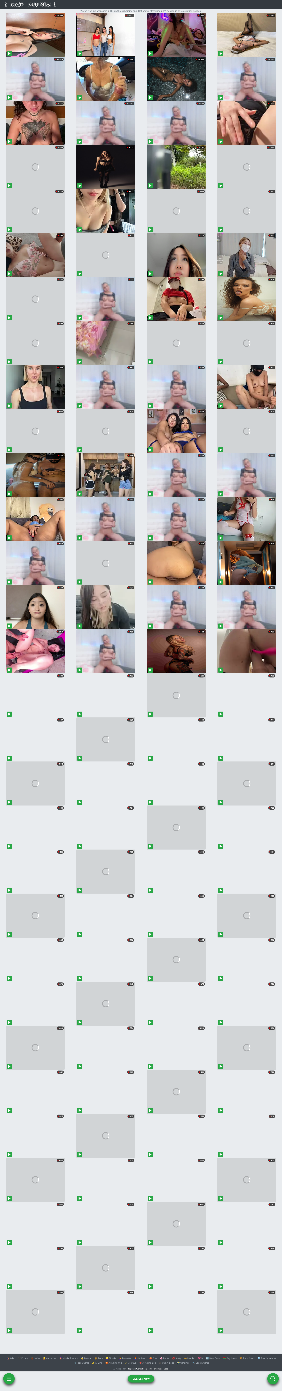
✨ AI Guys (130, 1362)
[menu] (9, 1378)
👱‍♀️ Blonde (111, 1358)
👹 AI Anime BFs (147, 1362)
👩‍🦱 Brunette (125, 1358)
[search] (273, 1378)
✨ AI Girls (97, 1362)
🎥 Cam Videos (166, 1362)
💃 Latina (35, 1358)
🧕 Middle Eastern (68, 1358)
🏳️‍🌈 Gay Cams (230, 1358)
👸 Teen (98, 1358)
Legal (166, 1369)
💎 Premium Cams (267, 1358)
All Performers (156, 1369)
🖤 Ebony (23, 1358)
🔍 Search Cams (200, 1362)
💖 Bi (200, 1358)
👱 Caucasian (49, 1358)
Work (138, 1369)
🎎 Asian (10, 1358)
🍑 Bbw (153, 1358)
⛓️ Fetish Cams (81, 1362)
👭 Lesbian (189, 1358)
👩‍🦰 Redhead (140, 1358)
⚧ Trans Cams (247, 1358)
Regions (131, 1369)
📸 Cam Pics (183, 1362)
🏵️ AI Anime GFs (113, 1362)
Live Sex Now (141, 1378)
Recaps (145, 1369)
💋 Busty (176, 1358)
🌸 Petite (164, 1358)
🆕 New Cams (213, 1358)
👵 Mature (86, 1358)
